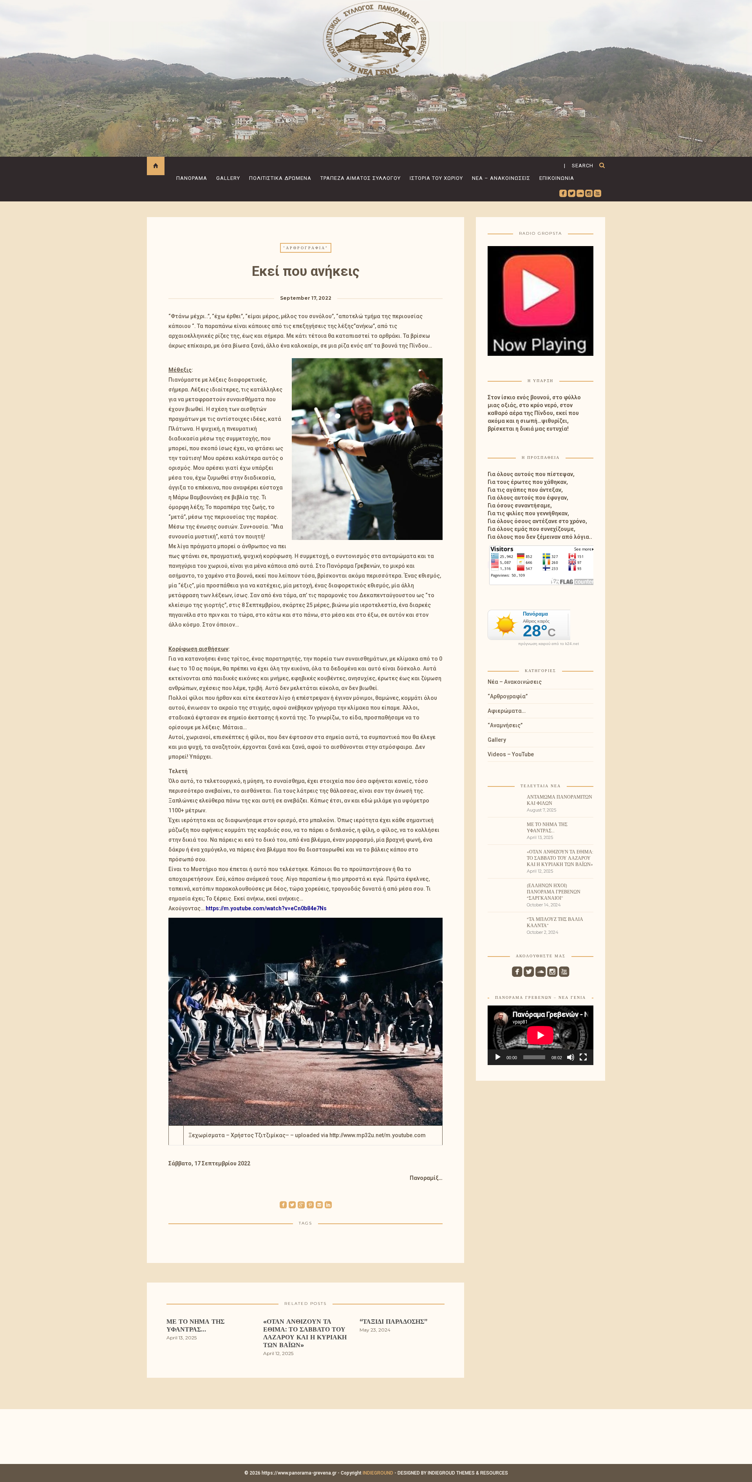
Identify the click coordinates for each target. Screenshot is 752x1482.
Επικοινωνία (556, 178)
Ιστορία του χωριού (436, 178)
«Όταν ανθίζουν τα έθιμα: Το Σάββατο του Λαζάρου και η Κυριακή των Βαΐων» (560, 858)
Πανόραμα (191, 178)
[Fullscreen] (583, 1057)
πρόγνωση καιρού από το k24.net (548, 644)
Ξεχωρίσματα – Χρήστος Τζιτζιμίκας (237, 1135)
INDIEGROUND (378, 1473)
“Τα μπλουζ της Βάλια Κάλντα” (555, 922)
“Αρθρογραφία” (305, 247)
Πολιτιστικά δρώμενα (280, 178)
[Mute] (571, 1057)
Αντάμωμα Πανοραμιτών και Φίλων (559, 800)
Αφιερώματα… (507, 711)
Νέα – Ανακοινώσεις (501, 178)
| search (578, 165)
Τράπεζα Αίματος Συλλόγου (360, 178)
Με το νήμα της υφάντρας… (547, 827)
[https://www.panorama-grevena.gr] (376, 37)
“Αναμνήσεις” (505, 725)
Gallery (228, 178)
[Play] (498, 1057)
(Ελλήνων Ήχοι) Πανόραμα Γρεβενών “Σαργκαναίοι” (553, 891)
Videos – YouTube (511, 754)
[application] (540, 1035)
